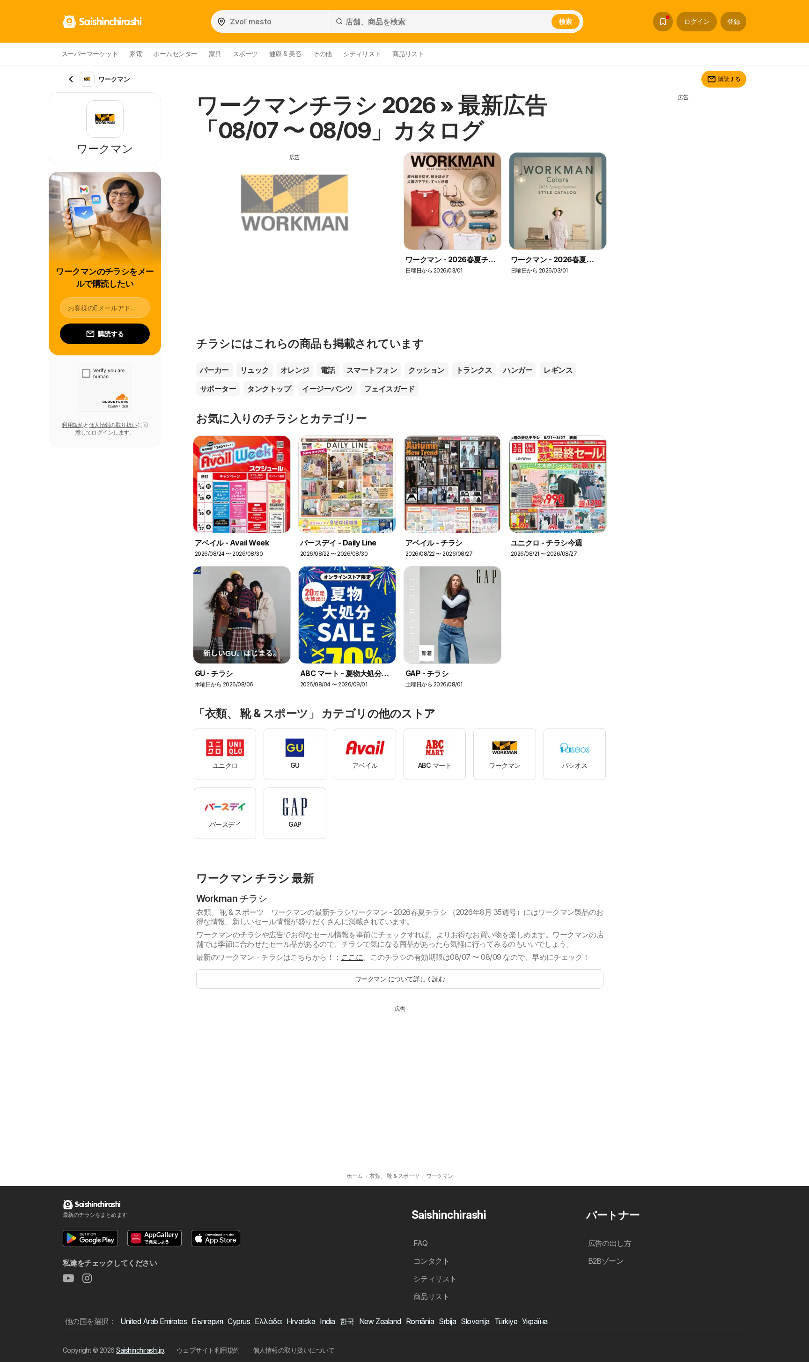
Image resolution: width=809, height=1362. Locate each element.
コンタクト (431, 1261)
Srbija (447, 1321)
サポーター (218, 388)
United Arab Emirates (153, 1321)
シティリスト (362, 54)
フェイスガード (389, 388)
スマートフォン (371, 370)
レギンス (558, 370)
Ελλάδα (268, 1321)
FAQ (420, 1243)
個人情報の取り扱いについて (294, 1350)
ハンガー (517, 370)
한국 (347, 1321)
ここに (352, 957)
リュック (254, 370)
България (207, 1321)
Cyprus (239, 1321)
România (420, 1321)
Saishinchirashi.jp (140, 1350)
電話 (328, 370)
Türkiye (505, 1321)
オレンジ (294, 370)
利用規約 (72, 424)
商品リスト (408, 54)
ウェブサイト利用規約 (208, 1350)
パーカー (214, 370)
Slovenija (475, 1321)
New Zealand (380, 1321)
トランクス (474, 370)
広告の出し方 (610, 1243)
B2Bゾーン (606, 1261)
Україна (534, 1321)
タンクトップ (269, 388)
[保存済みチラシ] (663, 21)
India (327, 1321)
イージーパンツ (327, 388)
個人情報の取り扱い (113, 424)
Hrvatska (301, 1321)
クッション (426, 370)
